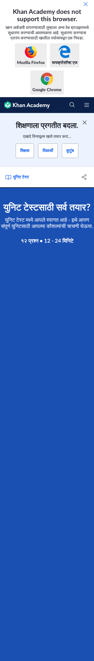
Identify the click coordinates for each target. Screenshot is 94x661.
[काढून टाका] (85, 4)
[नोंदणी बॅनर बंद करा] (84, 122)
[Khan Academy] (25, 105)
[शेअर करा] (84, 177)
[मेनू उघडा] (87, 105)
